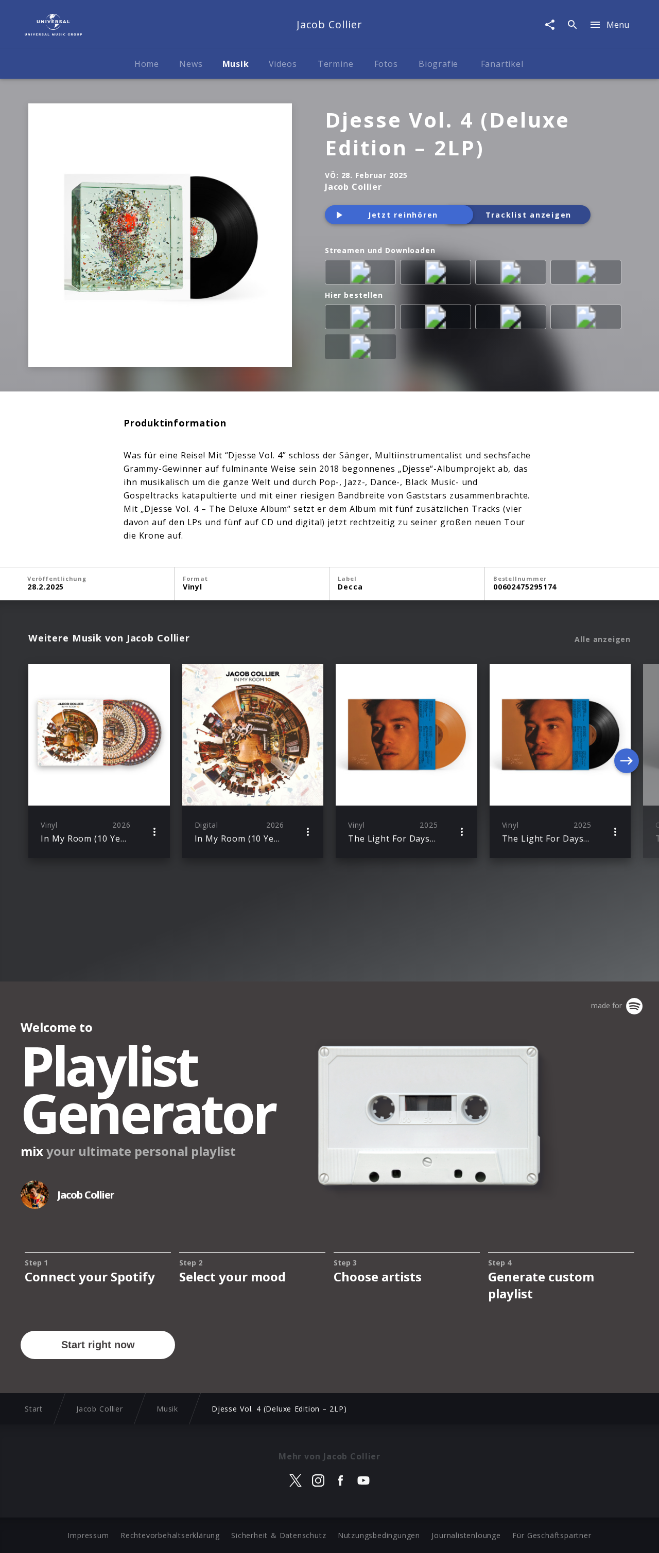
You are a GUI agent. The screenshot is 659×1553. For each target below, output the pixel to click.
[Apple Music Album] (362, 274)
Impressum (88, 1535)
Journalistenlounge (465, 1535)
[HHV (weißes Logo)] (588, 319)
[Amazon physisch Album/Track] (362, 319)
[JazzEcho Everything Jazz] (362, 348)
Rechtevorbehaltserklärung (170, 1535)
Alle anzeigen (603, 639)
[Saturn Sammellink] (512, 319)
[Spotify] (437, 274)
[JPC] (437, 319)
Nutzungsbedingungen (379, 1535)
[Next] (626, 760)
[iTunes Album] (512, 274)
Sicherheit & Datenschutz (278, 1535)
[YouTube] (588, 274)
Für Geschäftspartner (551, 1535)
